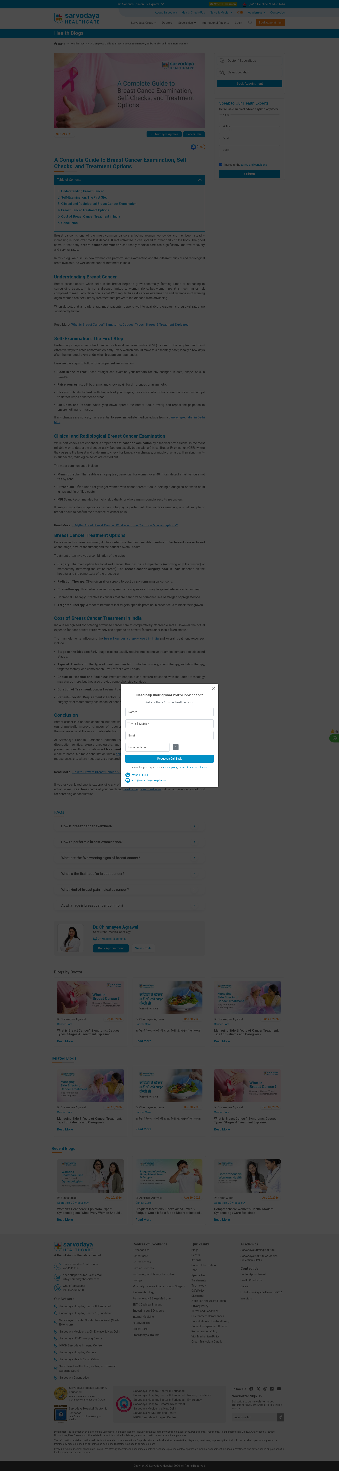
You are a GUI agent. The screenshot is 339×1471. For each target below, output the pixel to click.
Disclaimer (201, 767)
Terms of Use (185, 767)
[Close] (213, 688)
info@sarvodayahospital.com (150, 780)
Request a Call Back (169, 758)
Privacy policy (170, 767)
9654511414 (140, 774)
